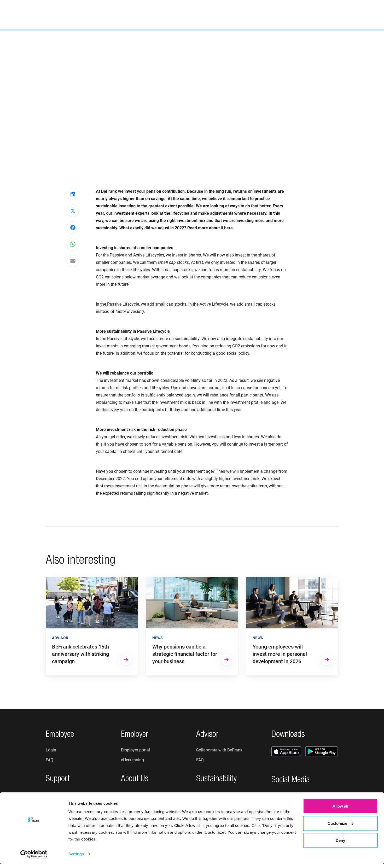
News (226, 14)
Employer (137, 14)
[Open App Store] (286, 751)
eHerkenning (132, 759)
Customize (337, 823)
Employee (107, 14)
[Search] (316, 14)
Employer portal (135, 750)
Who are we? (196, 14)
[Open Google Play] (321, 751)
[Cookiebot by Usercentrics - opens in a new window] (34, 854)
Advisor (165, 14)
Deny (340, 840)
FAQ (49, 759)
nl (330, 14)
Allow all (340, 806)
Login (358, 14)
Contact (251, 14)
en (338, 14)
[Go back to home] (30, 14)
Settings (76, 853)
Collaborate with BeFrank (219, 750)
